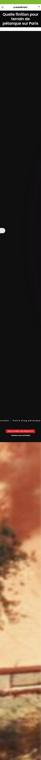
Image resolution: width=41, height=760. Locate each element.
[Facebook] (20, 2)
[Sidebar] (2, 230)
